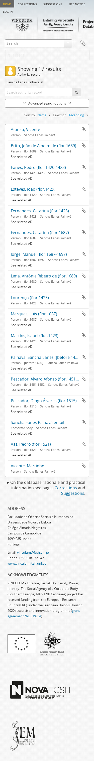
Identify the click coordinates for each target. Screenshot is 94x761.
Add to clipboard (83, 129)
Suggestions (52, 3)
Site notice (77, 3)
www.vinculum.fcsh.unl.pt (27, 563)
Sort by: (30, 115)
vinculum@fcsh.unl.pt (33, 552)
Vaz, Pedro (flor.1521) (31, 444)
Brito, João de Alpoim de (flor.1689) (43, 145)
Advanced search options (47, 103)
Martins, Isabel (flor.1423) (34, 335)
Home (7, 3)
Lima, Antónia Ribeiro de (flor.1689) (44, 276)
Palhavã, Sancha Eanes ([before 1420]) (46, 357)
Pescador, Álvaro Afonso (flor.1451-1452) (49, 379)
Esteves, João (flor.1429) (33, 189)
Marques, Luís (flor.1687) (34, 314)
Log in (8, 11)
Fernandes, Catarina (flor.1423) (40, 211)
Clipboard (83, 43)
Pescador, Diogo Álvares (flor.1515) (44, 400)
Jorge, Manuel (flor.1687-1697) (39, 254)
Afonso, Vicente (25, 129)
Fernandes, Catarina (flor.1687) (40, 232)
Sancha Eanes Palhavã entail (37, 422)
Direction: (60, 115)
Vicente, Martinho (27, 466)
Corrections (27, 3)
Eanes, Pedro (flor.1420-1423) (38, 167)
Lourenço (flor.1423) (30, 297)
